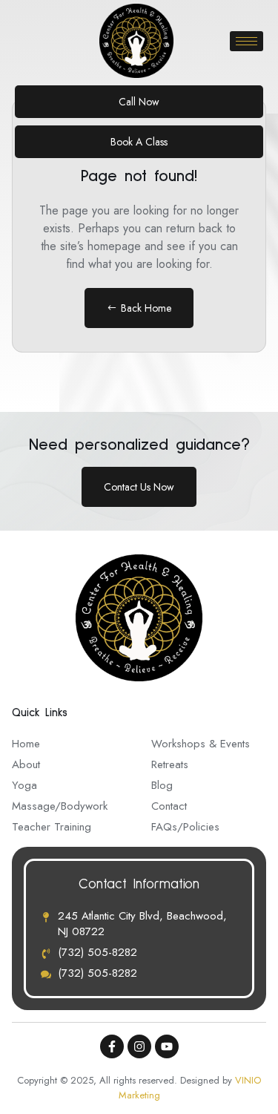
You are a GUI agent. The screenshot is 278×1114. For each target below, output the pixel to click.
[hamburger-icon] (246, 41)
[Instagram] (139, 1046)
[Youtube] (167, 1046)
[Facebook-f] (112, 1046)
